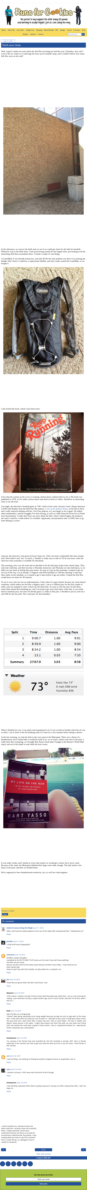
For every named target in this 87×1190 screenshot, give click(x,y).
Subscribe (43, 1184)
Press (83, 30)
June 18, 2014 (20, 955)
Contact (40, 34)
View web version (43, 1154)
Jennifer (10, 941)
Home (4, 30)
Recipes (25, 34)
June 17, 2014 (38, 928)
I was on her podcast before (56, 509)
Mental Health (49, 30)
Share (5, 914)
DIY (56, 30)
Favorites (77, 30)
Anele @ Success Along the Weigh (20, 928)
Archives (33, 34)
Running (39, 30)
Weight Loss (30, 30)
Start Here (20, 30)
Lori (8, 1056)
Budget (62, 30)
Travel (69, 30)
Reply (9, 934)
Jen (8, 979)
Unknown (10, 955)
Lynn (8, 1069)
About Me (11, 30)
